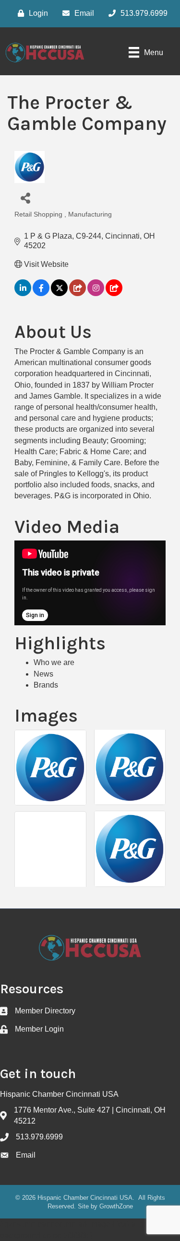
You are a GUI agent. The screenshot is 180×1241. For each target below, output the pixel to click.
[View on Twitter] (59, 293)
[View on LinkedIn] (22, 293)
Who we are (54, 662)
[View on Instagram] (95, 293)
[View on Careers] (77, 293)
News (43, 674)
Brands (46, 685)
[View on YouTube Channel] (114, 293)
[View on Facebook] (41, 293)
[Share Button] (25, 197)
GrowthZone (116, 1206)
